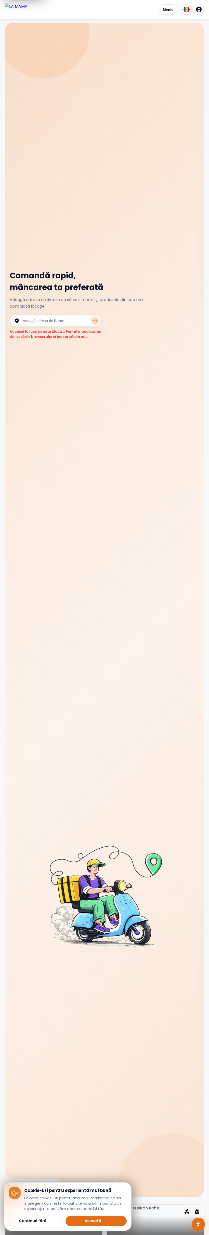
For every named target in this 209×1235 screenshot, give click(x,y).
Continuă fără (32, 1220)
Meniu (168, 9)
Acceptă (93, 1220)
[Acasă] (16, 9)
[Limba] (186, 9)
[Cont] (199, 9)
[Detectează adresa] (95, 320)
